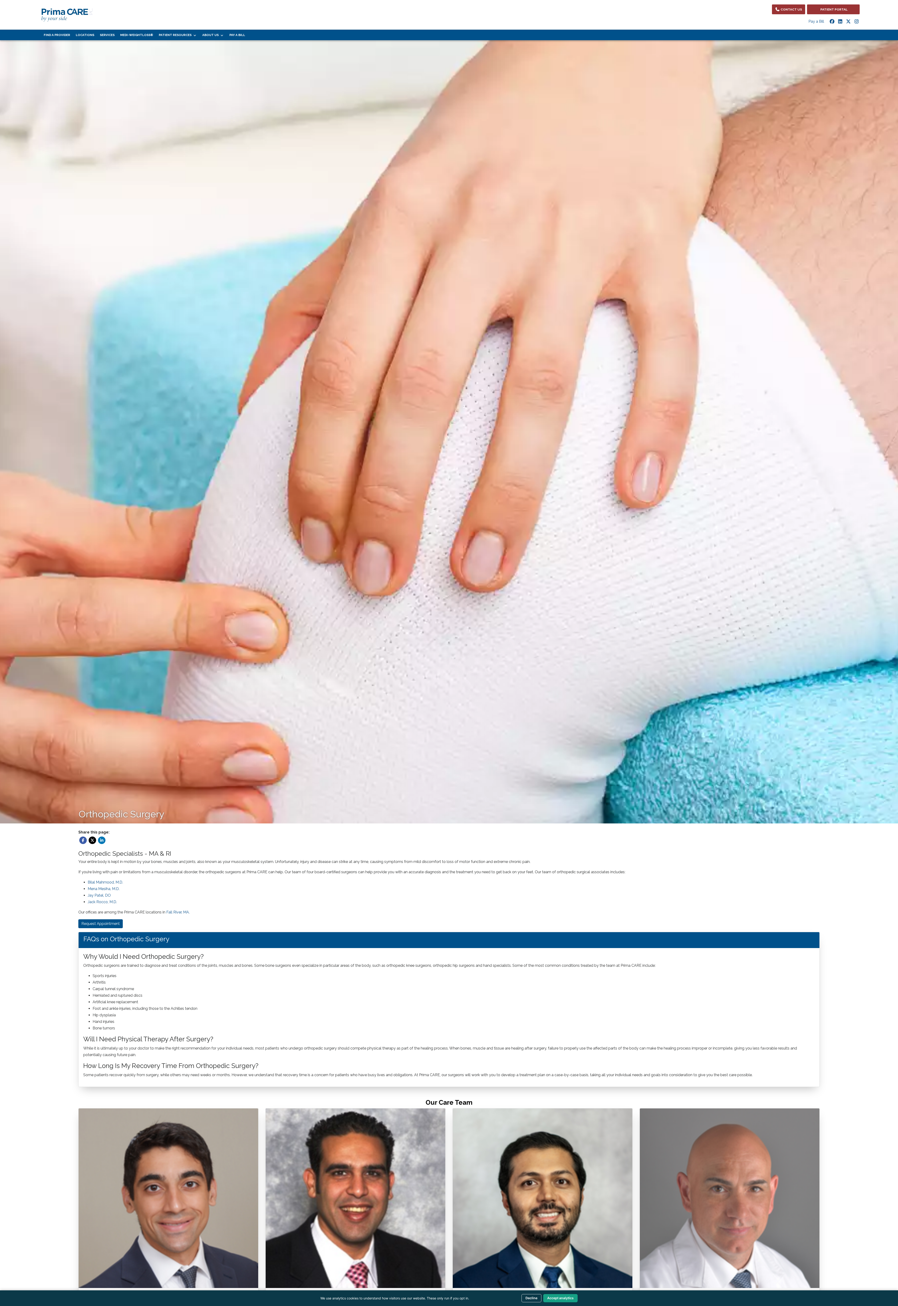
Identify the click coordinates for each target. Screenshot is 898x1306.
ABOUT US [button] (211, 35)
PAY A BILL (237, 35)
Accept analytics (560, 1298)
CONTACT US (791, 9)
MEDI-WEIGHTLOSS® (136, 35)
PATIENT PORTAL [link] (833, 9)
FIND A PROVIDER (57, 35)
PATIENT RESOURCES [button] (176, 35)
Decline (531, 1298)
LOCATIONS (85, 35)
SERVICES (107, 35)
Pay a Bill (816, 21)
